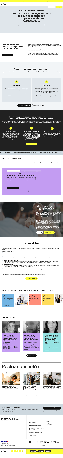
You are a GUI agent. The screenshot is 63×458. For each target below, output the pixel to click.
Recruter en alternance (49, 424)
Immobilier (31, 427)
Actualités (47, 421)
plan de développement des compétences (36, 162)
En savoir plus (40, 232)
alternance (4, 163)
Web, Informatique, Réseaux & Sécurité (35, 432)
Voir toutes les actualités (31, 395)
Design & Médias (32, 434)
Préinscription (59, 7)
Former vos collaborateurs (50, 426)
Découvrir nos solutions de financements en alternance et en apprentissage (31, 24)
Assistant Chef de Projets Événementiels (30, 342)
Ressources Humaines (32, 422)
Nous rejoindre (48, 423)
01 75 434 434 (59, 4)
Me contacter (48, 451)
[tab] (13, 171)
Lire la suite (5, 350)
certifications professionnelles (41, 223)
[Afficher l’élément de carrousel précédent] (57, 290)
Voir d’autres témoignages (31, 355)
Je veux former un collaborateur (32, 278)
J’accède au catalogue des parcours (38, 105)
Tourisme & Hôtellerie (32, 435)
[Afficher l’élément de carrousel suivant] (60, 290)
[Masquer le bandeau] (61, 1)
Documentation (51, 7)
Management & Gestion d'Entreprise (35, 425)
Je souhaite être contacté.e (31, 143)
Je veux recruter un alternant (52, 410)
